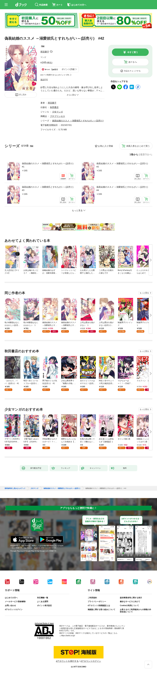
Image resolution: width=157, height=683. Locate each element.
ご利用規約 (92, 598)
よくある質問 (42, 601)
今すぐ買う (132, 52)
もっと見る (144, 293)
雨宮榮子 (44, 51)
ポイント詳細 (68, 69)
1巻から (134, 154)
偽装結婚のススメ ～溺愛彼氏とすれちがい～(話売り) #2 (123, 165)
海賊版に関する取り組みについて (101, 609)
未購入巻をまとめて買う (138, 146)
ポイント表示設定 (44, 605)
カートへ (132, 62)
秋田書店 (54, 107)
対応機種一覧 (42, 598)
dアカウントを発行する (67, 661)
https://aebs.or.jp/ (68, 635)
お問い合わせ (10, 605)
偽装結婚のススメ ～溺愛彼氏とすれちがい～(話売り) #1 (48, 165)
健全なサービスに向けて (130, 601)
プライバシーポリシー (97, 601)
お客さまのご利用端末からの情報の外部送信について (135, 610)
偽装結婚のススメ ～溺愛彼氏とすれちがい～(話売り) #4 (123, 188)
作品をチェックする (132, 71)
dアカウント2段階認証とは (99, 605)
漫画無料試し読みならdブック (15, 488)
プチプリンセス (57, 116)
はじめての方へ (11, 598)
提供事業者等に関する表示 (131, 598)
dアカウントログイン (14, 609)
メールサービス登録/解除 (15, 601)
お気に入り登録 (105, 146)
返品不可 (44, 80)
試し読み (22, 94)
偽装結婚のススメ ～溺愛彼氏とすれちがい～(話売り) (78, 120)
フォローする (51, 51)
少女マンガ (57, 112)
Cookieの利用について (129, 605)
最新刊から (146, 154)
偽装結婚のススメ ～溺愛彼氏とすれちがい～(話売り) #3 (48, 188)
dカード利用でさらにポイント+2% (54, 75)
